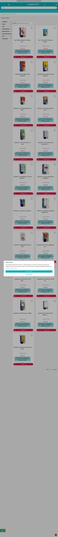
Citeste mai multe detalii (11, 268)
